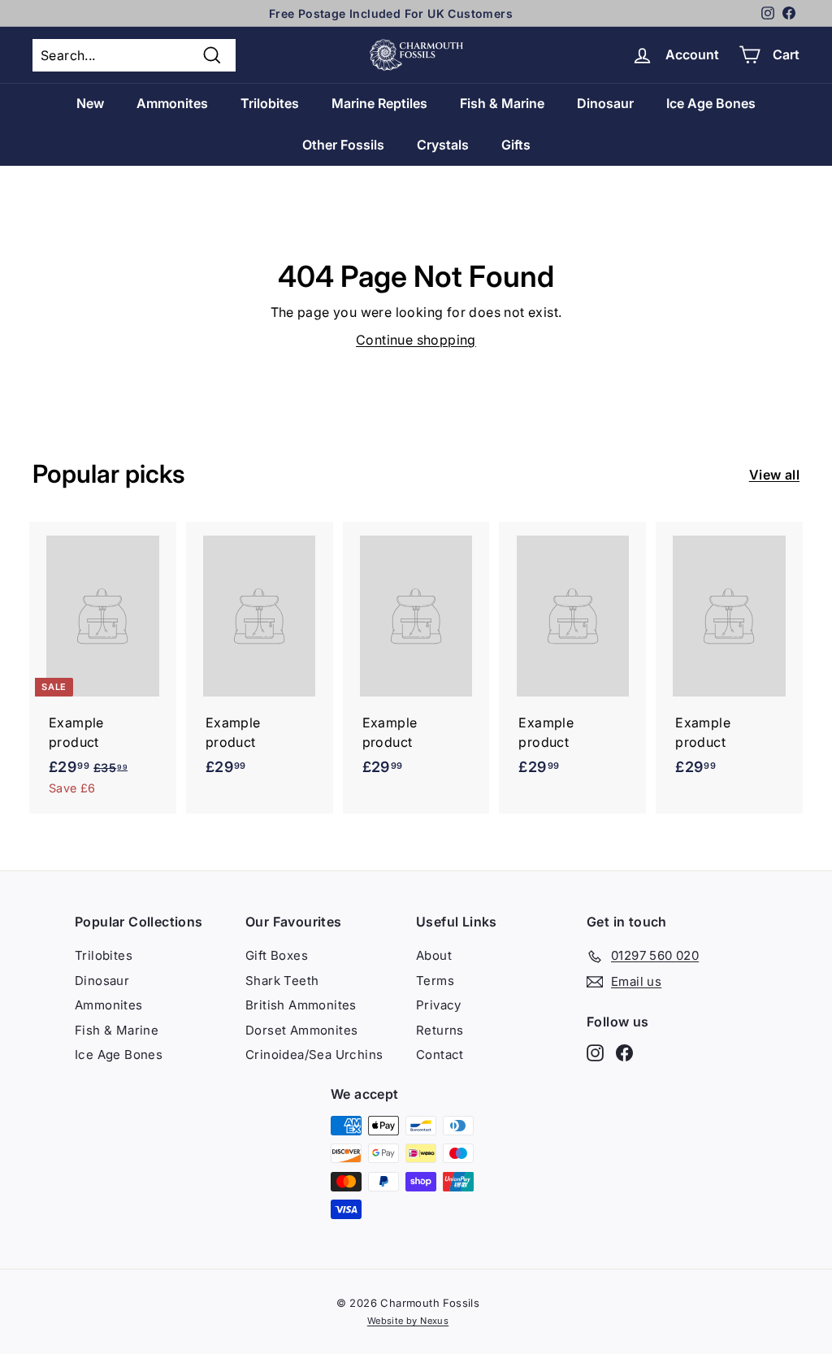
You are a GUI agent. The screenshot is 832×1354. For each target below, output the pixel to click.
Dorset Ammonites (301, 1030)
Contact (440, 1054)
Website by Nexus (407, 1320)
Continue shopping (416, 340)
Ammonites (172, 103)
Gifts (516, 145)
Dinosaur (605, 103)
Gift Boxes (276, 955)
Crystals (443, 145)
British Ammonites (301, 1005)
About (434, 955)
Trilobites (269, 103)
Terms (435, 980)
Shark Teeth (281, 980)
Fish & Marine (502, 103)
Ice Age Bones (711, 103)
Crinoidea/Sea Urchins (314, 1054)
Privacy (439, 1005)
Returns (440, 1030)
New (90, 103)
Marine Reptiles (379, 103)
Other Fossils (343, 145)
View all (774, 475)
